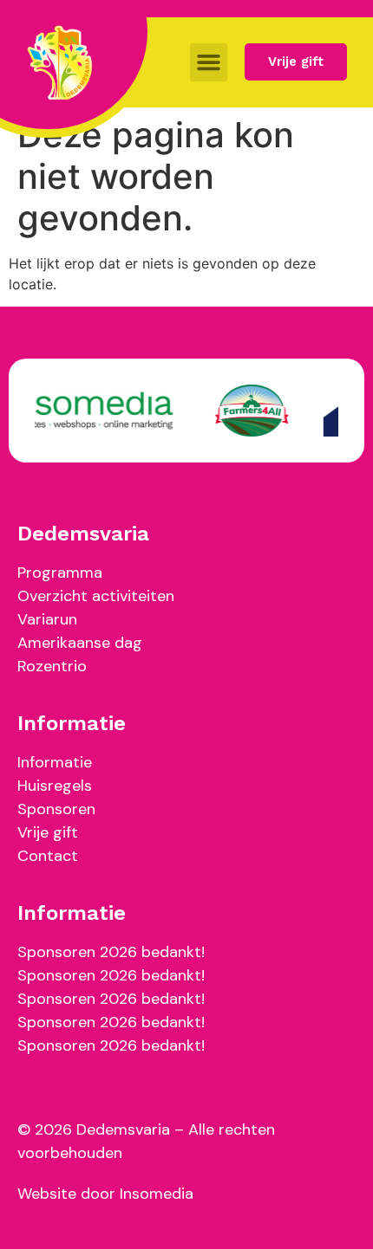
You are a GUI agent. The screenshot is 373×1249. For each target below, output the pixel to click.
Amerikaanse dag (79, 642)
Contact (47, 855)
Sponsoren (56, 809)
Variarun (47, 619)
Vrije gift (47, 832)
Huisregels (54, 785)
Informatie (54, 762)
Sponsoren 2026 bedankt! (111, 952)
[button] (209, 62)
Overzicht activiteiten (95, 596)
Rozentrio (52, 666)
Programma (59, 572)
